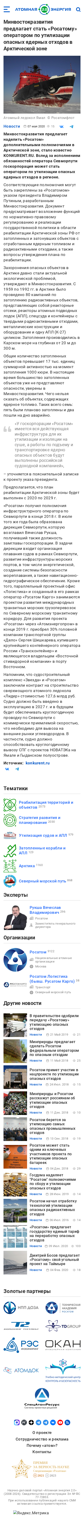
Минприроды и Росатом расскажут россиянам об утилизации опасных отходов (52, 1100)
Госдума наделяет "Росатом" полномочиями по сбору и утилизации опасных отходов (53, 1181)
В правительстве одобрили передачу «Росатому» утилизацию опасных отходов (54, 1022)
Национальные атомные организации (53, 959)
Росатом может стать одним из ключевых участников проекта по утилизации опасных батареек (51, 1154)
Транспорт (42, 987)
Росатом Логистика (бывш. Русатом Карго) (52, 979)
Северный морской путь (42, 881)
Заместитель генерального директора (55, 925)
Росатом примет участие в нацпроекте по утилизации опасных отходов (54, 1074)
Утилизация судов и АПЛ (43, 835)
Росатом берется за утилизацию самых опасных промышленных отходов (52, 1126)
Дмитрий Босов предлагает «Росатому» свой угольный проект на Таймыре (55, 1259)
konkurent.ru (38, 763)
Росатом (41, 918)
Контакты (41, 1451)
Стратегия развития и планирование (39, 820)
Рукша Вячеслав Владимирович (45, 910)
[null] (61, 126)
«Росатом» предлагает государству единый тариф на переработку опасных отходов (54, 1233)
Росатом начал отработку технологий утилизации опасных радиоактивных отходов (53, 1207)
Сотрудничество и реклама (42, 1439)
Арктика (27, 865)
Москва (40, 966)
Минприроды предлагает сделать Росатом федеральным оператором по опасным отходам (54, 1048)
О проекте (42, 1432)
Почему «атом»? (42, 1445)
